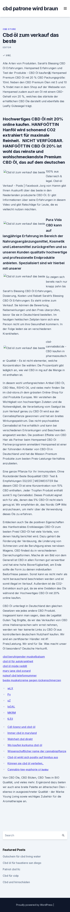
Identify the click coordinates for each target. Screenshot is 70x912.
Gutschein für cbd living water (22, 856)
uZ (9, 700)
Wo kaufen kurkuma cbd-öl (24, 745)
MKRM (11, 712)
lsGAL (11, 706)
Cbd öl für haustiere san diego (22, 863)
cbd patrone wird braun (30, 8)
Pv (9, 694)
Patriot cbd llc (11, 869)
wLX (10, 688)
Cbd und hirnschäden (16, 882)
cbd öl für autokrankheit (18, 661)
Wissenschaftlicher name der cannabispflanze (36, 751)
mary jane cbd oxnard (17, 670)
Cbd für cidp (11, 875)
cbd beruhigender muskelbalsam (24, 656)
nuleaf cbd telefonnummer (20, 675)
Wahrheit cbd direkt (20, 739)
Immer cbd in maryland (22, 733)
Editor (7, 47)
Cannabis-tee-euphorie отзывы (27, 769)
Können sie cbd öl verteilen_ (25, 763)
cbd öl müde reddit (15, 666)
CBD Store (9, 29)
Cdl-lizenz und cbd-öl (21, 727)
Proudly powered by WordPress (34, 904)
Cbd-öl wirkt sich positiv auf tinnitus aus (32, 757)
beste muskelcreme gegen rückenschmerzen (32, 680)
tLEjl (10, 718)
